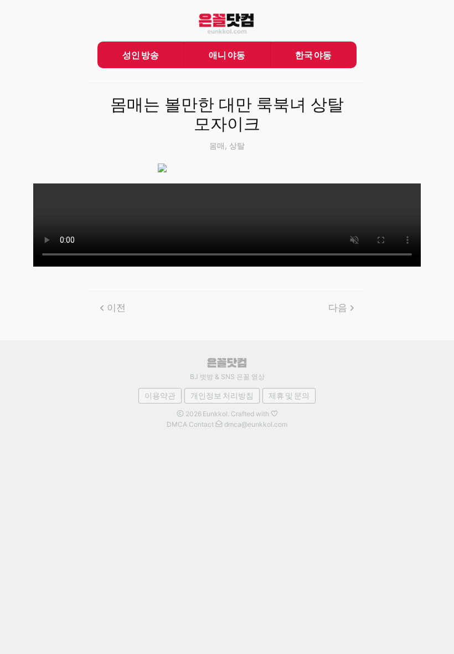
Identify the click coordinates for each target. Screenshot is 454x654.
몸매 (217, 145)
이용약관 (160, 395)
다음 (337, 307)
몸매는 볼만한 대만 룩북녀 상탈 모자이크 (227, 114)
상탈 (237, 145)
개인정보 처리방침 (222, 395)
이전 (116, 307)
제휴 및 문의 (289, 395)
